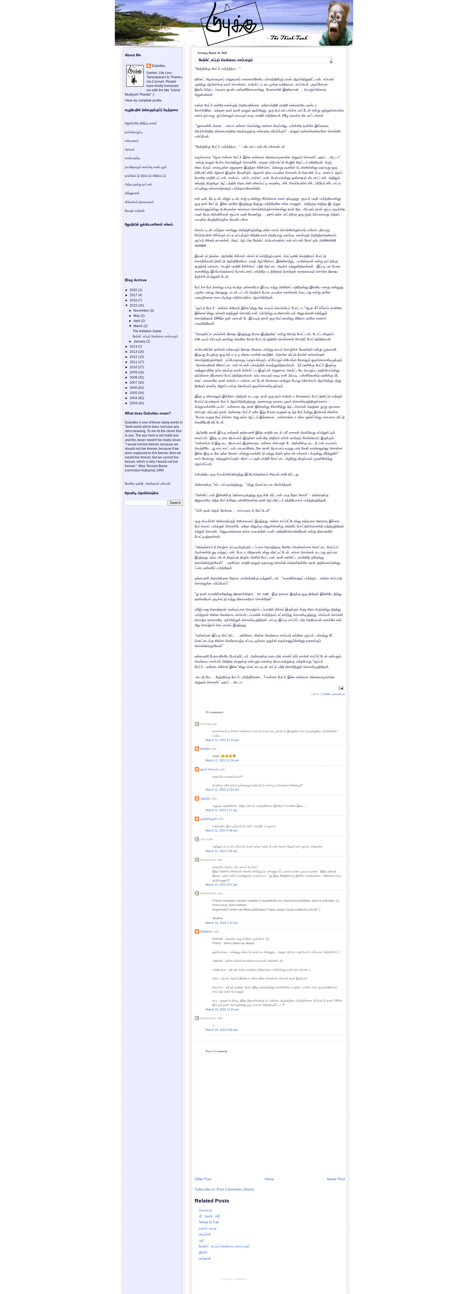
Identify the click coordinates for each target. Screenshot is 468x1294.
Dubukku (206, 931)
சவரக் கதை (208, 1228)
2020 (134, 290)
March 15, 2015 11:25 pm (222, 1009)
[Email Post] (340, 688)
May (137, 315)
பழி (201, 1240)
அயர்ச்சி (205, 1234)
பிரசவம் (130, 149)
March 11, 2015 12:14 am (222, 740)
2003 (134, 403)
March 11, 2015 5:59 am (221, 851)
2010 (134, 367)
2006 (134, 387)
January (140, 341)
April (137, 320)
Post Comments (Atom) (235, 1189)
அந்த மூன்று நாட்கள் (138, 184)
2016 (134, 300)
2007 (134, 382)
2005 (134, 393)
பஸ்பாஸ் (165, 483)
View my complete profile (143, 100)
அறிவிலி (205, 798)
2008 (134, 377)
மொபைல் (205, 1210)
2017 (134, 295)
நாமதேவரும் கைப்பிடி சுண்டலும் (146, 167)
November (142, 310)
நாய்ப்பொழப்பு (133, 132)
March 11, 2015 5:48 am (221, 830)
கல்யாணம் (132, 140)
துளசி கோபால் (209, 769)
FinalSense (240, 1279)
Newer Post (336, 1179)
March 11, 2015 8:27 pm (221, 884)
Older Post (203, 1179)
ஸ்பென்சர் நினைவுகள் (139, 202)
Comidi (325, 694)
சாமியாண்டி (132, 158)
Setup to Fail (209, 1222)
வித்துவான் (132, 193)
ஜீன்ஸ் (203, 1252)
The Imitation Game (147, 331)
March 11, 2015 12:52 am (222, 789)
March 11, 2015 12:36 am (222, 760)
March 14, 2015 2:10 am (222, 922)
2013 (134, 351)
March (139, 326)
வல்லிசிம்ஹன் (208, 818)
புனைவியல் (338, 694)
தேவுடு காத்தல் (135, 210)
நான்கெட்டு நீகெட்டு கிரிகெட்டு (145, 175)
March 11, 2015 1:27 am (221, 810)
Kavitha (205, 748)
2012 (134, 356)
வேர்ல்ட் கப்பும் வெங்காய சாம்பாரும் (226, 60)
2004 (134, 398)
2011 (134, 362)
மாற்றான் (205, 1258)
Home (269, 1179)
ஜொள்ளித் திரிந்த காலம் (141, 123)
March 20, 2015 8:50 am (222, 1029)
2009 (134, 372)
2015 (134, 305)
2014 (134, 346)
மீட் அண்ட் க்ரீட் (210, 1216)
